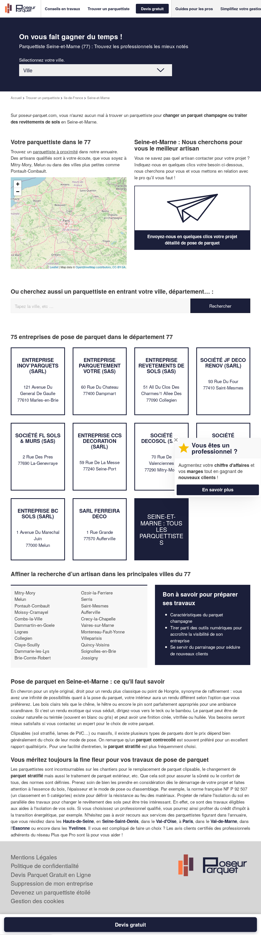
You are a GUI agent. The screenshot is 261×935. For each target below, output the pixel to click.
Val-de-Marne (224, 821)
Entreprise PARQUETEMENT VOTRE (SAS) (100, 365)
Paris (187, 821)
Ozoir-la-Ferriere (97, 592)
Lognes (21, 631)
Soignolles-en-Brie (98, 651)
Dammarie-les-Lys (32, 651)
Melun (20, 599)
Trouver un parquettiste (43, 97)
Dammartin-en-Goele (35, 625)
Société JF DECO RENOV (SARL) (223, 362)
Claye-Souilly (27, 644)
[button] (62, 9)
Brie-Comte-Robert (33, 657)
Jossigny (89, 657)
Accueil (16, 97)
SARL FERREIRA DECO (99, 513)
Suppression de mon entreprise (52, 883)
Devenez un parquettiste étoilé (50, 892)
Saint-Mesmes (95, 605)
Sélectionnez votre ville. (42, 60)
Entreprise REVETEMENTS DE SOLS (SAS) (161, 365)
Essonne (21, 828)
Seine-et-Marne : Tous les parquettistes (161, 529)
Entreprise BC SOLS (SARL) (38, 513)
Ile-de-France (73, 97)
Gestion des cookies (37, 901)
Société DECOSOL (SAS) (161, 437)
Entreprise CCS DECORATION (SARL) (100, 440)
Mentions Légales (34, 857)
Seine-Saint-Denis (120, 821)
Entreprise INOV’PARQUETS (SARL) (37, 365)
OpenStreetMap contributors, (94, 267)
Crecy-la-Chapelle (98, 618)
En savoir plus (217, 489)
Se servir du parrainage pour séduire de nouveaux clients (205, 650)
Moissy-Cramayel (31, 612)
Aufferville (90, 612)
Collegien (23, 638)
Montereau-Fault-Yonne (103, 631)
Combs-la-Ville (28, 618)
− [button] (17, 191)
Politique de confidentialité (45, 865)
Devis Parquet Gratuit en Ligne (51, 874)
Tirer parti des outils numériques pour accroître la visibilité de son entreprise (206, 634)
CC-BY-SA (118, 267)
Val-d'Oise (166, 821)
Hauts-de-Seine (78, 821)
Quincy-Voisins (95, 644)
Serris (87, 599)
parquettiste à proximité (55, 151)
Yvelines (77, 828)
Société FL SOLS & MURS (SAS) (37, 437)
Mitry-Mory (25, 592)
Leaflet (54, 267)
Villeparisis (91, 638)
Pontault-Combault (32, 605)
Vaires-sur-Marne (97, 625)
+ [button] (17, 184)
